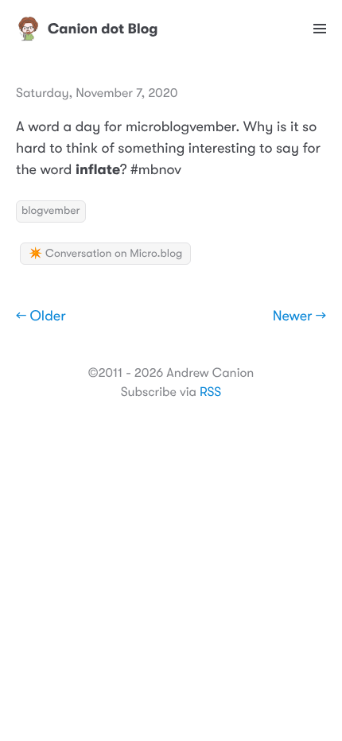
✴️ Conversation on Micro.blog (105, 253)
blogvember (50, 210)
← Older (41, 316)
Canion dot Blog (103, 29)
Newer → (299, 316)
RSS (210, 392)
